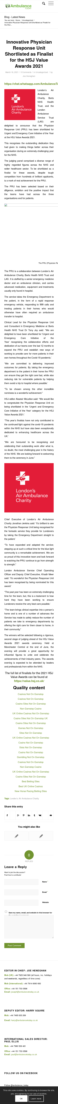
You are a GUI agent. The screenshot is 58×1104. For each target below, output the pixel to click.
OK (21, 1098)
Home (17, 20)
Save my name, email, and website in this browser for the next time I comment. (30, 913)
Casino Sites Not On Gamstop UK (31, 718)
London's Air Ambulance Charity (24, 798)
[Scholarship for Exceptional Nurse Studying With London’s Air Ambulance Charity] (16, 836)
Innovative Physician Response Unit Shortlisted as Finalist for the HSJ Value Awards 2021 (29, 53)
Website (45, 902)
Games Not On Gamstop (30, 728)
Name (45, 881)
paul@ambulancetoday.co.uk (24, 1054)
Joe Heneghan (29, 76)
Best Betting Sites (30, 781)
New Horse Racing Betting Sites (31, 791)
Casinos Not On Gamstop (30, 694)
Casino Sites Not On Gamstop (31, 703)
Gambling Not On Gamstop (30, 757)
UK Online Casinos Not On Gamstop (30, 713)
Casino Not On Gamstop (30, 742)
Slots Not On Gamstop (30, 747)
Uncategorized (27, 20)
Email (45, 891)
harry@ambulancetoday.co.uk (24, 1020)
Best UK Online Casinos (31, 786)
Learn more (36, 1098)
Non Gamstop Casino (30, 708)
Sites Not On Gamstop (30, 732)
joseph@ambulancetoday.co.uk (25, 991)
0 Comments (26, 72)
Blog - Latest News (14, 17)
